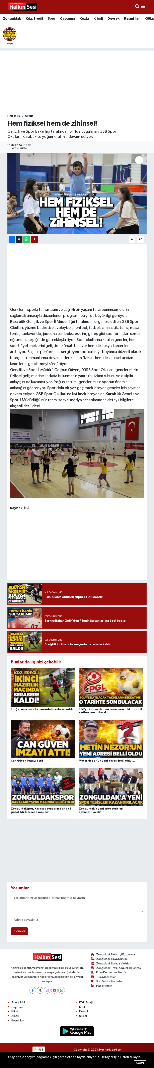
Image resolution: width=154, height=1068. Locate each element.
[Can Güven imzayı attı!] (43, 738)
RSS (40, 1049)
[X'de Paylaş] (19, 239)
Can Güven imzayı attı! (27, 760)
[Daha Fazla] (34, 239)
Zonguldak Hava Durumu (112, 958)
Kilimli (98, 18)
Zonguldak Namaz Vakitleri (113, 963)
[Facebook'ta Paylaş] (12, 239)
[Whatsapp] (61, 990)
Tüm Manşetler (106, 976)
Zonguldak (12, 18)
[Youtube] (54, 990)
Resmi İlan (132, 18)
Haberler (13, 116)
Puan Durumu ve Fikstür (111, 972)
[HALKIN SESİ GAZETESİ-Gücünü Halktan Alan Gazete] (22, 7)
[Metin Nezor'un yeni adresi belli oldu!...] (111, 738)
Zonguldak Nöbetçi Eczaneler (115, 954)
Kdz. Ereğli (34, 18)
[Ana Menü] (143, 6)
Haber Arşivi (104, 985)
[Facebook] (32, 990)
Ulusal (83, 1015)
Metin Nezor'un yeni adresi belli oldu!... (107, 760)
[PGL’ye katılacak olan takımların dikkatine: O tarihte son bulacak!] (111, 687)
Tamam (140, 1063)
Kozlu (84, 18)
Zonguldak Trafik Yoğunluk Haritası (118, 967)
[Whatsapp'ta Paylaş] (26, 239)
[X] (40, 990)
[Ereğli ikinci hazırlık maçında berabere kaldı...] (43, 687)
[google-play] (77, 1031)
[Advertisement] (80, 83)
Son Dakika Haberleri (109, 981)
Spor (51, 18)
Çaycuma (67, 18)
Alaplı (15, 1015)
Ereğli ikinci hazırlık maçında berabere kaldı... (43, 709)
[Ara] (137, 6)
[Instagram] (47, 990)
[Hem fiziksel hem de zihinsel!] (77, 193)
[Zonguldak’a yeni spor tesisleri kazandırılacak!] (111, 787)
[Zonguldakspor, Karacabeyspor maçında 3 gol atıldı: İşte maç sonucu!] (43, 787)
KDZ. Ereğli (86, 1002)
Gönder (19, 931)
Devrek (113, 18)
